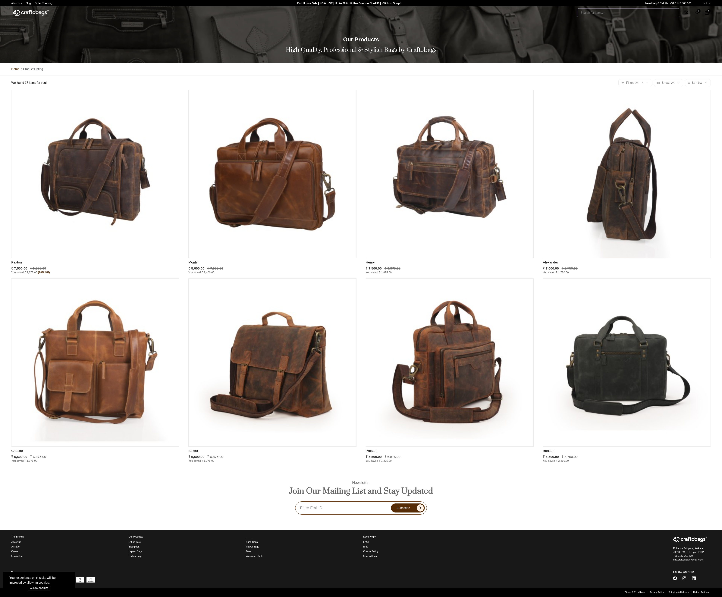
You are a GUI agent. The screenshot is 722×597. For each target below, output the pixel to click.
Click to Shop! (391, 3)
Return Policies (701, 592)
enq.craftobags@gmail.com (688, 559)
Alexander (550, 262)
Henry (370, 262)
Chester (17, 451)
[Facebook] (675, 578)
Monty (193, 262)
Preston (371, 451)
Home (15, 69)
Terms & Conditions (635, 592)
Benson (548, 451)
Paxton (16, 262)
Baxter (193, 451)
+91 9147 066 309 (683, 555)
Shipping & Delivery (678, 592)
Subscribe (403, 507)
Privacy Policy (657, 592)
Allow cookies (39, 588)
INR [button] (705, 3)
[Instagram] (684, 578)
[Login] (686, 13)
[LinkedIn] (694, 578)
